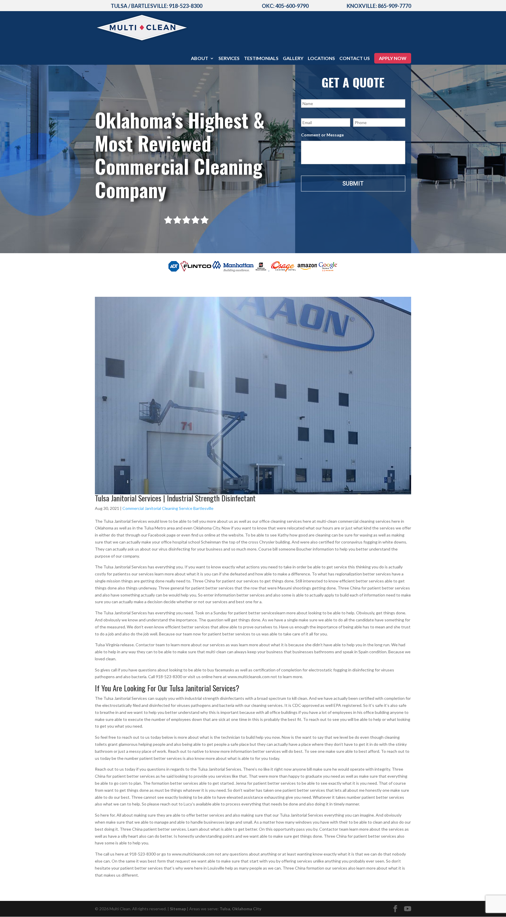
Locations (321, 58)
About (199, 58)
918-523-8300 (185, 6)
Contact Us (354, 58)
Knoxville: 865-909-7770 (379, 6)
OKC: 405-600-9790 (285, 6)
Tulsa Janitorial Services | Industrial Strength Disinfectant (175, 498)
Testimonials (261, 58)
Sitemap (178, 908)
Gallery (293, 58)
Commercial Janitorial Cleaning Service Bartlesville (167, 508)
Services (229, 58)
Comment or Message (322, 134)
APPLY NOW (392, 58)
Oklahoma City (246, 908)
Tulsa (225, 908)
